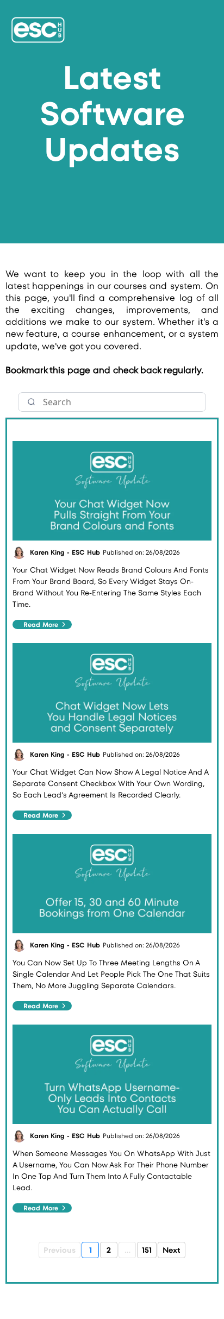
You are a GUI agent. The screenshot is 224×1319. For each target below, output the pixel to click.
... (127, 1250)
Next (172, 1250)
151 (147, 1250)
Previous (59, 1250)
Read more (40, 624)
